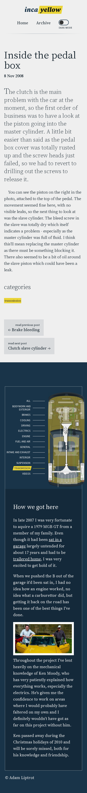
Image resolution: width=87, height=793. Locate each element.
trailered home (27, 559)
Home (22, 23)
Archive (43, 23)
